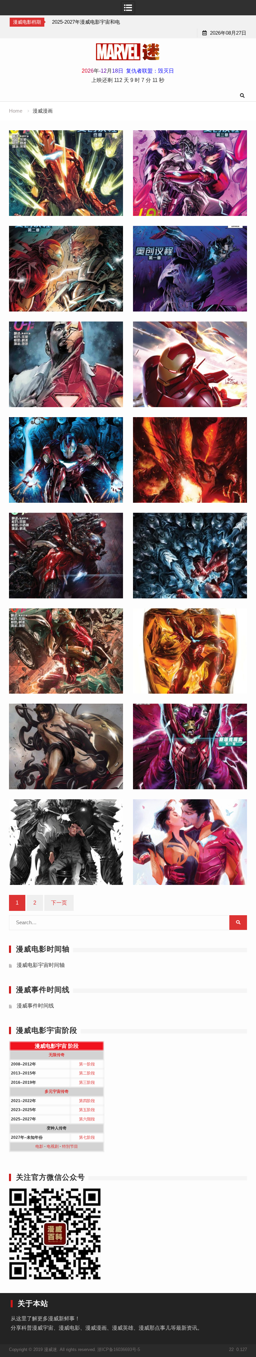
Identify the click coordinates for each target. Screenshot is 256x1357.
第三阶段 (87, 1082)
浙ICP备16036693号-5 (118, 1349)
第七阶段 (87, 1137)
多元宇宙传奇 (57, 1091)
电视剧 (53, 1146)
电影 (39, 1146)
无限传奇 (57, 1054)
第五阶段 (87, 1109)
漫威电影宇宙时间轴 (41, 965)
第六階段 (87, 1119)
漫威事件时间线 (35, 1006)
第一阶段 (87, 1064)
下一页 (59, 903)
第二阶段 (87, 1073)
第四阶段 (87, 1100)
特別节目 (70, 1146)
